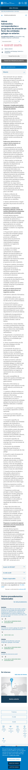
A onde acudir (7, 573)
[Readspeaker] (26, 15)
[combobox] (11, 41)
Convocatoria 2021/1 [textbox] (6, 41)
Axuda (14, 722)
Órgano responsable (9, 578)
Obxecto (5, 72)
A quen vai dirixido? (9, 567)
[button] (22, 3)
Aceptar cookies (14, 767)
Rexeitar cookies (14, 763)
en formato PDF (22, 589)
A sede (14, 717)
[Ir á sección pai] (2, 15)
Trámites (14, 712)
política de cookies (14, 755)
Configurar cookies (14, 759)
